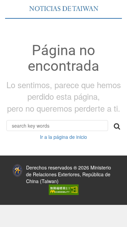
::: (5, 165)
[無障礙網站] (64, 189)
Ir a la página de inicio (63, 136)
